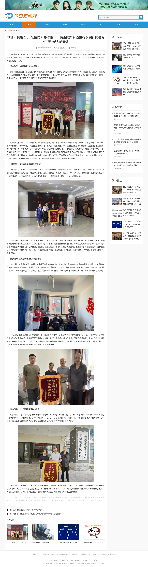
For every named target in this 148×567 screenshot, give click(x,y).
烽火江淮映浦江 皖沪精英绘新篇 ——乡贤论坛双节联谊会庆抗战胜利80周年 (132, 202)
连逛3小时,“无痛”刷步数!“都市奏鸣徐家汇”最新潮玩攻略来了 (127, 152)
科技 (65, 25)
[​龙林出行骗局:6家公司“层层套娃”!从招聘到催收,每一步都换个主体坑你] (94, 532)
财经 (47, 25)
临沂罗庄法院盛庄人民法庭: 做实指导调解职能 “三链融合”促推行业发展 (127, 115)
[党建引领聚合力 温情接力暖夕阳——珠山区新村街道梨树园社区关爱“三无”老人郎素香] (17, 532)
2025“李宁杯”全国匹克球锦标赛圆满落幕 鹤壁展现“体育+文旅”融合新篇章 (127, 140)
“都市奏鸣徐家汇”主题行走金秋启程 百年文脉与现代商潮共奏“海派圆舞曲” (127, 164)
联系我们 (86, 560)
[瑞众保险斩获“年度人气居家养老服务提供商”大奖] (68, 532)
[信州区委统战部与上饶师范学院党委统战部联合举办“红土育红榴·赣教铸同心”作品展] (117, 236)
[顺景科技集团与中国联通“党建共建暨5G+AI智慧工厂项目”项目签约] (117, 213)
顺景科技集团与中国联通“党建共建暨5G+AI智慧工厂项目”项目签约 (132, 213)
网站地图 (54, 560)
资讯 (29, 25)
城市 (101, 25)
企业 (83, 25)
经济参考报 (45, 554)
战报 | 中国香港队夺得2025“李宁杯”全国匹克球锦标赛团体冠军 (132, 224)
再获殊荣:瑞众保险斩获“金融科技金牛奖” (27, 510)
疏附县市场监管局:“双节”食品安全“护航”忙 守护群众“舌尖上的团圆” (37, 514)
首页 (11, 25)
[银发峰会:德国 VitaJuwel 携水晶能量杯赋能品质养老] (117, 92)
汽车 (118, 25)
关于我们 (62, 560)
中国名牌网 (54, 554)
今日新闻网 (21, 16)
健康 (136, 25)
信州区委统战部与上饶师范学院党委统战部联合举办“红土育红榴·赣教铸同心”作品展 (132, 236)
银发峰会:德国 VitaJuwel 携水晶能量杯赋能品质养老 (132, 92)
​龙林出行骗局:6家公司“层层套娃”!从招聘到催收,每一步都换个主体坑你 (132, 80)
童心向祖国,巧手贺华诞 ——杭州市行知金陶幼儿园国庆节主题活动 (132, 189)
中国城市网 (74, 554)
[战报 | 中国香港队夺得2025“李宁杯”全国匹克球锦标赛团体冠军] (117, 224)
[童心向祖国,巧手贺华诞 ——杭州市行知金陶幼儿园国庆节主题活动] (117, 190)
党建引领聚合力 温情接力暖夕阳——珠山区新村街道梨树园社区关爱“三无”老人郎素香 (132, 46)
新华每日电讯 (64, 554)
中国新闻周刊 (102, 554)
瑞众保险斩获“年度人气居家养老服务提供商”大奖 (75, 542)
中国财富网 (83, 554)
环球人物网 (111, 554)
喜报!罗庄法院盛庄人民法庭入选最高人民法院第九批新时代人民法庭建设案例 (127, 127)
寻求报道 (70, 560)
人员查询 (94, 560)
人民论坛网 (92, 554)
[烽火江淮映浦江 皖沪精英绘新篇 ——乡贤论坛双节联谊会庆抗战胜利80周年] (117, 201)
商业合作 (78, 560)
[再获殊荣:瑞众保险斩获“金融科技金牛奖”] (43, 532)
